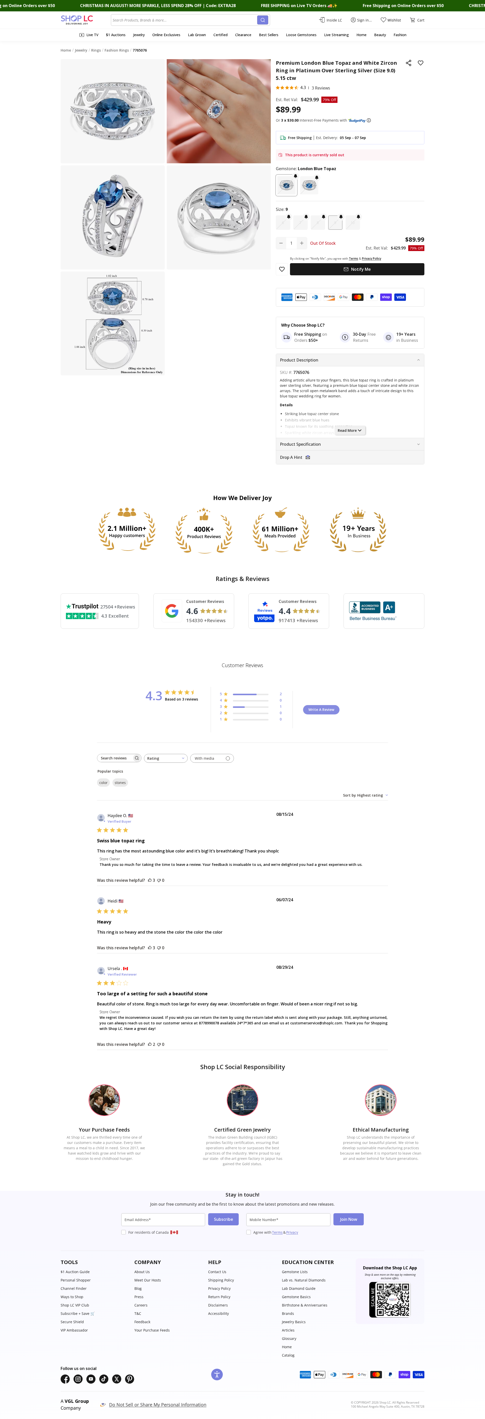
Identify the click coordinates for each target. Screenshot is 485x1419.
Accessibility (218, 1313)
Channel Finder (74, 1288)
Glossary (289, 1338)
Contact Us (217, 1271)
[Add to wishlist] (420, 63)
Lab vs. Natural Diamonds (304, 1280)
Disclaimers (218, 1305)
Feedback (142, 1321)
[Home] (86, 20)
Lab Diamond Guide (299, 1288)
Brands (288, 1313)
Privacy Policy (219, 1288)
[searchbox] (114, 758)
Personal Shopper (76, 1280)
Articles (288, 1330)
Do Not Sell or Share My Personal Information (157, 1405)
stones (120, 782)
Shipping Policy (221, 1280)
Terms (277, 1232)
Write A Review (321, 709)
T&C (137, 1313)
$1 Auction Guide (75, 1271)
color (103, 782)
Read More (347, 430)
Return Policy (219, 1296)
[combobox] (185, 20)
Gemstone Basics (296, 1296)
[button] (369, 120)
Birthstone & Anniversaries (304, 1305)
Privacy (292, 1232)
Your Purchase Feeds (152, 1330)
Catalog (288, 1355)
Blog (138, 1288)
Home (287, 1346)
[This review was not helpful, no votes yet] (159, 880)
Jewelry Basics (294, 1321)
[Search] (262, 20)
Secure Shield (72, 1321)
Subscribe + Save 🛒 (78, 1313)
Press (138, 1296)
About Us (142, 1271)
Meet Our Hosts (147, 1280)
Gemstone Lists (295, 1271)
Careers (141, 1305)
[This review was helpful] (150, 880)
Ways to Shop (72, 1296)
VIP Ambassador (74, 1330)
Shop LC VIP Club (75, 1305)
